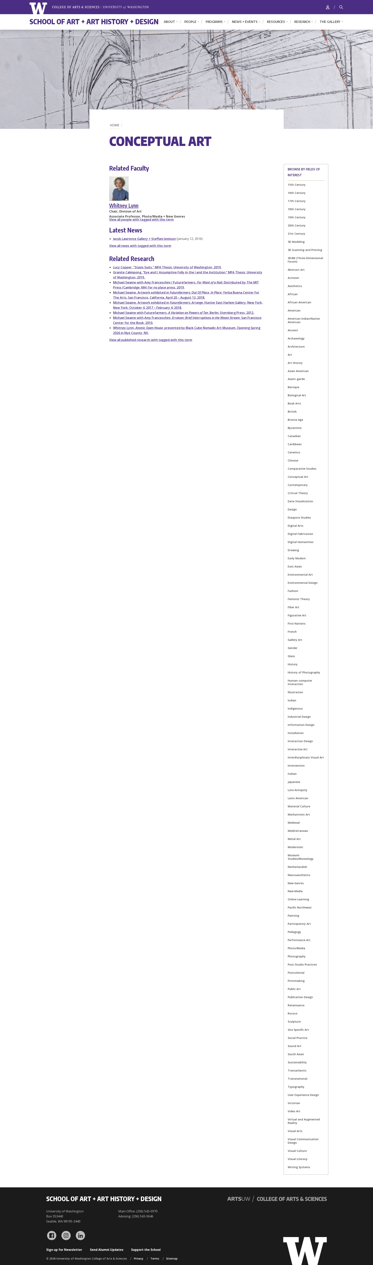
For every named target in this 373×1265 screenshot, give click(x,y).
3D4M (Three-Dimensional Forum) (305, 259)
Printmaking (296, 981)
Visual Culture (297, 1151)
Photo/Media (296, 948)
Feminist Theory (299, 599)
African (293, 294)
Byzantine (295, 428)
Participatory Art (299, 924)
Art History (295, 363)
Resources (276, 22)
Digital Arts (295, 526)
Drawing (293, 550)
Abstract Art (296, 270)
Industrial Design (299, 716)
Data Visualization (300, 501)
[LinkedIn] (80, 1235)
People (190, 22)
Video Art (294, 1111)
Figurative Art (297, 615)
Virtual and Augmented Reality (304, 1121)
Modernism (295, 847)
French (292, 631)
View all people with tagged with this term (141, 219)
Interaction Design (300, 741)
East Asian (295, 566)
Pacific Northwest (300, 907)
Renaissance (296, 1005)
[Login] (327, 7)
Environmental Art (300, 574)
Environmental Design (303, 583)
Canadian (294, 436)
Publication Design (300, 997)
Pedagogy (294, 932)
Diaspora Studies (299, 517)
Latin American (298, 798)
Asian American (298, 371)
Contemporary (298, 485)
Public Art (294, 989)
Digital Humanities (300, 542)
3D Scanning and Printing (305, 250)
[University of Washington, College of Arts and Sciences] (89, 8)
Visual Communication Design (303, 1140)
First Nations (296, 623)
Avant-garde (296, 379)
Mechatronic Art (299, 814)
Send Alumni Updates (106, 1250)
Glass (291, 656)
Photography (297, 956)
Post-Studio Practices (302, 964)
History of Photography (304, 672)
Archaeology (296, 338)
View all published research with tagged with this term (150, 340)
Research (302, 22)
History (293, 664)
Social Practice (297, 1038)
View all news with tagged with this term (140, 246)
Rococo (292, 1013)
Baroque (293, 387)
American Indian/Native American (304, 320)
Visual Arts (295, 1131)
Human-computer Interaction (300, 682)
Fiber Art (293, 607)
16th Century (297, 193)
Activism (293, 278)
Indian (292, 700)
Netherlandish (297, 867)
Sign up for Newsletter (64, 1250)
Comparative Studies (302, 468)
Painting (293, 915)
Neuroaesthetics (299, 875)
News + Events (245, 22)
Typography (296, 1087)
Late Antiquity (297, 790)
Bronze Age (295, 420)
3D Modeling (296, 242)
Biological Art (297, 395)
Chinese (293, 460)
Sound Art (294, 1046)
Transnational (297, 1078)
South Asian (296, 1054)
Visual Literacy (298, 1159)
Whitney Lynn (124, 205)
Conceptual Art (298, 477)
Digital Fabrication (300, 534)
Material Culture (299, 806)
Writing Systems (299, 1167)
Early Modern (297, 558)
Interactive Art (298, 749)
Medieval (294, 822)
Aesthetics (295, 286)
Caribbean (295, 444)
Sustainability (297, 1062)
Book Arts (294, 403)
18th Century (297, 209)
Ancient (293, 330)
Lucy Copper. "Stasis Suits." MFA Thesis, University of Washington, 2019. (167, 267)
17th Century (297, 201)
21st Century (296, 233)
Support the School (146, 1250)
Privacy (138, 1258)
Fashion (293, 591)
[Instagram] (66, 1235)
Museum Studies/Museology (301, 857)
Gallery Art (295, 640)
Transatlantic (297, 1070)
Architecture (296, 346)
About (169, 22)
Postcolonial (296, 972)
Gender (292, 648)
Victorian (294, 1103)
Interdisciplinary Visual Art (306, 757)
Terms (154, 1258)
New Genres (296, 883)
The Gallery (330, 22)
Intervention (296, 765)
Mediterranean (298, 831)
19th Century (297, 217)
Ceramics (294, 452)
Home (114, 125)
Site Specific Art (298, 1030)
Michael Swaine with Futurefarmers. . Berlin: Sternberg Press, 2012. (183, 313)
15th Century (297, 185)
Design (292, 509)
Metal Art (294, 839)
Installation (296, 733)
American (294, 310)
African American (299, 302)
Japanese (294, 782)
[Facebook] (51, 1235)
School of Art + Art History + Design (94, 21)
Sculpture (294, 1021)
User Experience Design (303, 1095)
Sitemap (172, 1258)
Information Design (301, 725)
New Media (295, 891)
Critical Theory (298, 493)
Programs (214, 22)
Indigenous (295, 708)
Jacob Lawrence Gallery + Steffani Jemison (144, 239)
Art (290, 355)
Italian (292, 774)
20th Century (297, 225)
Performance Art (299, 940)
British (292, 411)
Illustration (295, 692)
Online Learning (298, 899)
